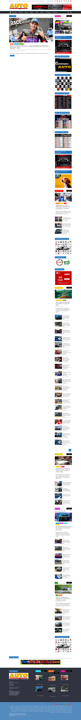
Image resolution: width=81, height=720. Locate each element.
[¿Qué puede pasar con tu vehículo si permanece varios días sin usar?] (64, 686)
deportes (29, 49)
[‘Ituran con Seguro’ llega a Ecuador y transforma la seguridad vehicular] (58, 481)
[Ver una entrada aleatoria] (70, 12)
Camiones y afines (47, 708)
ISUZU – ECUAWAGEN (15, 709)
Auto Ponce (70, 707)
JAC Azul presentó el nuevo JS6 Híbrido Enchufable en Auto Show (32, 1)
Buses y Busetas (41, 708)
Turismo (31, 12)
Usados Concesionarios (47, 707)
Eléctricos (57, 523)
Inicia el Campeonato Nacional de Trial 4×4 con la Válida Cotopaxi (63, 598)
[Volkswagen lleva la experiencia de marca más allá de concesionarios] (58, 433)
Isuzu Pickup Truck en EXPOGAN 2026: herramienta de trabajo (67, 401)
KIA (28, 709)
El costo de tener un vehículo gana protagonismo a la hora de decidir (67, 352)
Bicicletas (63, 705)
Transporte (27, 705)
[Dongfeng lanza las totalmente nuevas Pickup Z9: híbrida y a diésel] (58, 560)
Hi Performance (13, 711)
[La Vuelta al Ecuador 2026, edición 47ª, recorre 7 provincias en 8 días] (51, 687)
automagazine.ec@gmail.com (14, 691)
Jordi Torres (44, 49)
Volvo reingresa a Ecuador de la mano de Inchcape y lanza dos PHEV (67, 415)
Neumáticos (70, 710)
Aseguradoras (58, 466)
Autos (71, 708)
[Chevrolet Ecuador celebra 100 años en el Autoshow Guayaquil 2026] (58, 329)
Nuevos (41, 12)
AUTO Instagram (58, 711)
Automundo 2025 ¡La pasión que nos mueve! (67, 495)
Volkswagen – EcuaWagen (23, 709)
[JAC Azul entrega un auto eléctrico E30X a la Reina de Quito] (58, 574)
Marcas (68, 708)
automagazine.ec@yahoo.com (14, 692)
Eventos (62, 523)
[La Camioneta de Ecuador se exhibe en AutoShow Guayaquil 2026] (58, 322)
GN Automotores (23, 708)
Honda (55, 709)
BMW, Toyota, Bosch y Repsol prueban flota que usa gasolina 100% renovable (67, 381)
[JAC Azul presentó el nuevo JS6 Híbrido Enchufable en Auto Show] (58, 315)
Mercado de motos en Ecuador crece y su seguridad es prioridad (67, 501)
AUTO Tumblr (57, 712)
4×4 (46, 705)
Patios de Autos (61, 707)
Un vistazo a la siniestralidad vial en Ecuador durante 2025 (66, 489)
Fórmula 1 (39, 705)
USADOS (41, 707)
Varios (36, 12)
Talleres (28, 711)
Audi (36, 709)
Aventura (70, 705)
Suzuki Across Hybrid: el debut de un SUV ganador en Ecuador (67, 555)
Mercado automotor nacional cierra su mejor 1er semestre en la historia (67, 442)
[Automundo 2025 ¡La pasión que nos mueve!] (58, 494)
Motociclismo (48, 49)
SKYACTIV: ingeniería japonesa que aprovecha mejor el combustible (66, 366)
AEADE (57, 300)
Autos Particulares (17, 708)
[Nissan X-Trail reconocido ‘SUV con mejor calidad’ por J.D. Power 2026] (58, 425)
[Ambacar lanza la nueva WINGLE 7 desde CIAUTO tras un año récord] (58, 567)
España (35, 49)
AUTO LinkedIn (53, 711)
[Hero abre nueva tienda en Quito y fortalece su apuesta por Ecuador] (58, 419)
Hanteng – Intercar (40, 709)
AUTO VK (61, 712)
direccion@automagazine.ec (14, 693)
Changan (45, 709)
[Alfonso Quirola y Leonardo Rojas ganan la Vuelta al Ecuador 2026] (51, 676)
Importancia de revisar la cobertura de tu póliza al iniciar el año (63, 470)
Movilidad (61, 23)
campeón (25, 49)
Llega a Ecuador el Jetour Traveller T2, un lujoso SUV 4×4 (66, 630)
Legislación (70, 712)
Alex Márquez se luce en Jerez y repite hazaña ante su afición (67, 218)
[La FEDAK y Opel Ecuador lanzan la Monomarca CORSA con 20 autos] (58, 229)
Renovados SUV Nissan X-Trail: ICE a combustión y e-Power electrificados (67, 374)
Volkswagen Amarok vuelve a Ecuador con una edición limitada (66, 624)
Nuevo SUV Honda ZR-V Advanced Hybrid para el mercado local (67, 394)
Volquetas (56, 708)
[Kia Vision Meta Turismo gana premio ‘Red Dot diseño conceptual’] (58, 386)
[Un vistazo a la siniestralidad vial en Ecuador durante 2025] (58, 487)
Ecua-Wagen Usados (54, 707)
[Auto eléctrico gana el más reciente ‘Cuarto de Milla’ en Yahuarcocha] (58, 223)
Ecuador (32, 49)
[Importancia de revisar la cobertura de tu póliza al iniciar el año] (63, 456)
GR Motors (66, 707)
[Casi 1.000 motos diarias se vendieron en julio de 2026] (63, 290)
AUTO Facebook (47, 711)
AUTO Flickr (66, 712)
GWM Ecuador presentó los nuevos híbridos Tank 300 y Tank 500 (67, 617)
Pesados (23, 705)
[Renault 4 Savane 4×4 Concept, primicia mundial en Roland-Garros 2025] (58, 609)
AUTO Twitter (64, 711)
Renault (49, 709)
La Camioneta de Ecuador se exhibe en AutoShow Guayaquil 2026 (66, 324)
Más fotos (17, 707)
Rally (42, 705)
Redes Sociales (36, 711)
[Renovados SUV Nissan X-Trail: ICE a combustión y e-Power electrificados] (58, 371)
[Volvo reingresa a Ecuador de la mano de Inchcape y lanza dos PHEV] (58, 412)
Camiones (31, 705)
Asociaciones (46, 710)
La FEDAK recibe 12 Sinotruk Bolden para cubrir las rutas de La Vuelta (66, 345)
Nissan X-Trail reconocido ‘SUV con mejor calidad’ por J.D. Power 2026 (66, 428)
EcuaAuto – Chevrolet (39, 710)
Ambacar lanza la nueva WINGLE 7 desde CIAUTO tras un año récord (67, 569)
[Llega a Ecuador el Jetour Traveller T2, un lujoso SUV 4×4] (58, 628)
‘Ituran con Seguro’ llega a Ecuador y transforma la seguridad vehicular (67, 483)
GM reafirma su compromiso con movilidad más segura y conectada (63, 27)
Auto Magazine (21, 49)
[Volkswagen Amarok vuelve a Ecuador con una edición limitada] (58, 622)
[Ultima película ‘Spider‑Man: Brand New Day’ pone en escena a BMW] (58, 357)
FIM (37, 49)
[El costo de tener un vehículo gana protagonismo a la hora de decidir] (58, 350)
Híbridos (65, 523)
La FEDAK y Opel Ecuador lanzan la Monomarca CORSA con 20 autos (66, 231)
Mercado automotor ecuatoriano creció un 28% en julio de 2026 (66, 338)
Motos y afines (29, 708)
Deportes (20, 12)
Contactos (54, 12)
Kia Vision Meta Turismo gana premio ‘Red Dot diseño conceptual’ (66, 388)
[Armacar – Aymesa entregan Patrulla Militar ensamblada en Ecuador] (58, 405)
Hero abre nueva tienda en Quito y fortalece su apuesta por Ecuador (67, 421)
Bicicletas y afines (35, 708)
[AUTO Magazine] (10, 12)
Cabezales (52, 708)
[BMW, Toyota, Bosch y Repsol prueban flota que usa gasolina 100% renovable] (58, 378)
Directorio (48, 12)
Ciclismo (57, 705)
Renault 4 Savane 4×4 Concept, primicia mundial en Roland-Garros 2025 (66, 611)
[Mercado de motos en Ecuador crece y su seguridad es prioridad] (58, 500)
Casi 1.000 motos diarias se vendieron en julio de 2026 (63, 303)
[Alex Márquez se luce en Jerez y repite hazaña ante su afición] (58, 217)
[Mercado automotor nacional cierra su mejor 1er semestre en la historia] (58, 440)
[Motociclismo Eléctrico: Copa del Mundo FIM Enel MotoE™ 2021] (31, 18)
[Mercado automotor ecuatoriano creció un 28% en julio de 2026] (58, 336)
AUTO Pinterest (52, 712)
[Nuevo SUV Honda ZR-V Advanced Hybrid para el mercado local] (58, 393)
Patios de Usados (64, 710)
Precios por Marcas (36, 707)
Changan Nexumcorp (32, 710)
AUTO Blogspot (41, 711)
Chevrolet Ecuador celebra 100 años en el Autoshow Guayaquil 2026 (67, 332)
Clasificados (12, 708)
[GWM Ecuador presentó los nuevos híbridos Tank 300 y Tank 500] (58, 616)
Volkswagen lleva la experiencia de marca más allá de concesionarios (66, 435)
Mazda (34, 709)
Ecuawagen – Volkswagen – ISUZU (16, 710)
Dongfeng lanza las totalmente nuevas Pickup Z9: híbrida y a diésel (66, 562)
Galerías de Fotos (12, 707)
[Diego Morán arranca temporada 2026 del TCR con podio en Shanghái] (63, 193)
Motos (26, 12)
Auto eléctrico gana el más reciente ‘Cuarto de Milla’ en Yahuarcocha (67, 224)
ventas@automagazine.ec (13, 694)
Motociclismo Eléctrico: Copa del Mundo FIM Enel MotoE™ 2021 (29, 47)
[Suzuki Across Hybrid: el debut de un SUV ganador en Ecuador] (58, 553)
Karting (49, 705)
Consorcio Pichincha (58, 710)
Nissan (31, 709)
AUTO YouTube (69, 711)
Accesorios (19, 711)
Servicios (52, 710)
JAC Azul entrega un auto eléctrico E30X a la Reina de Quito (67, 576)
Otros (65, 709)
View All (69, 15)
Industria (14, 12)
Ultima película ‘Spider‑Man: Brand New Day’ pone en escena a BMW (66, 359)
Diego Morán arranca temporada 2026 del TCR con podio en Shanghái (63, 206)
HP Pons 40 (40, 49)
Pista (65, 203)
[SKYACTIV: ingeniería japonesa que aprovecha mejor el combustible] (58, 364)
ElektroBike (62, 709)
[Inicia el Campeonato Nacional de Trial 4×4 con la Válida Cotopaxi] (63, 585)
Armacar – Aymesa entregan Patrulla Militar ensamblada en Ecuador (67, 407)
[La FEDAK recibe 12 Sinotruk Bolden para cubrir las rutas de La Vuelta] (58, 342)
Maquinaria (60, 708)
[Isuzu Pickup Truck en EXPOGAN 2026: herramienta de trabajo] (58, 399)
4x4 (56, 595)
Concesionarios (69, 709)
